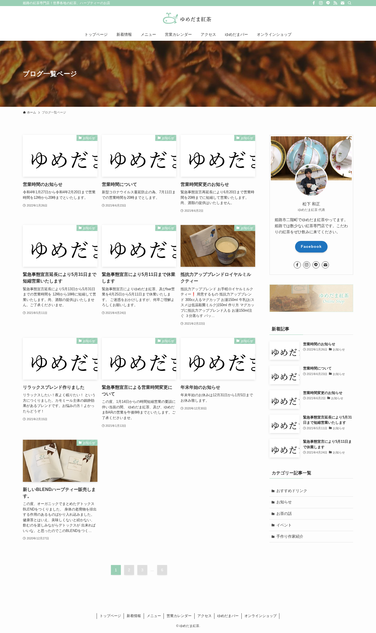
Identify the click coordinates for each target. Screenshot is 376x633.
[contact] (342, 3)
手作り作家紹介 (289, 536)
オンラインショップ (260, 616)
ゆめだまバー (228, 616)
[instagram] (321, 3)
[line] (328, 3)
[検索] (349, 3)
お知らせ (284, 502)
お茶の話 (284, 513)
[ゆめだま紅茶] (188, 18)
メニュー (154, 616)
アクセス (204, 616)
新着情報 (134, 616)
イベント (284, 525)
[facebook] (313, 3)
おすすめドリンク (291, 490)
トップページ (110, 616)
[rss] (335, 3)
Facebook (311, 246)
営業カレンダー (179, 616)
